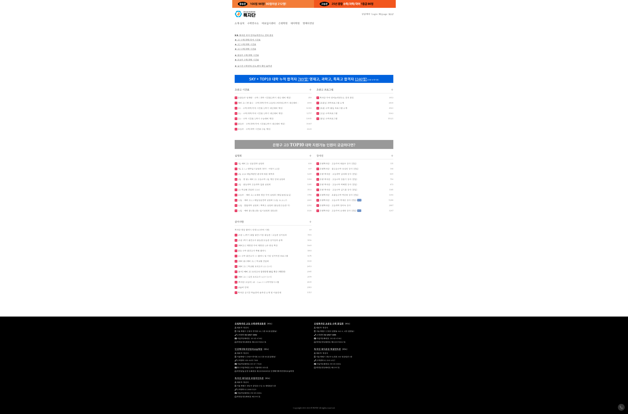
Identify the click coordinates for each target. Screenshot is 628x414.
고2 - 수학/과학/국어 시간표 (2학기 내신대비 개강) (260, 113)
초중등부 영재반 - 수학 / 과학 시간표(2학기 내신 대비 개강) (264, 97)
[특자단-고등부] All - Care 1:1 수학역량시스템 (258, 282)
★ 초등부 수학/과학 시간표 (247, 59)
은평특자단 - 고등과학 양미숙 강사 (335, 205)
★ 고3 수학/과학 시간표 (245, 48)
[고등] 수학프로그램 (328, 113)
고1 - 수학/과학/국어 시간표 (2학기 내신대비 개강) (260, 108)
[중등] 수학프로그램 (328, 118)
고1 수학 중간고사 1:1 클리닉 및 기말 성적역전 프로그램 (262, 255)
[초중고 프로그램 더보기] (392, 90)
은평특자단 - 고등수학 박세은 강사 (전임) (338, 200)
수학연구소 (253, 23)
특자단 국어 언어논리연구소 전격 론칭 (336, 97)
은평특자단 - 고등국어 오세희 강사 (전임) (338, 210)
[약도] (269, 323)
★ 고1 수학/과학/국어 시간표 (248, 39)
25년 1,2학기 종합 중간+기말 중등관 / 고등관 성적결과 (262, 234)
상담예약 (366, 14)
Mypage (383, 14)
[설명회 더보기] (310, 156)
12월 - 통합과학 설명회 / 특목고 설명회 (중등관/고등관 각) (263, 205)
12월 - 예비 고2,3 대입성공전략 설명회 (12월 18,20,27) (262, 200)
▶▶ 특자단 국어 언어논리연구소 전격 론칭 (254, 35)
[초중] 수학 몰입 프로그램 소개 (333, 108)
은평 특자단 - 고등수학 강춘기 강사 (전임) (338, 179)
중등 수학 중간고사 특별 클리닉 (251, 250)
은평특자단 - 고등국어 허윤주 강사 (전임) (338, 163)
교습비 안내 (242, 287)
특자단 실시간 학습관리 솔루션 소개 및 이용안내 (259, 292)
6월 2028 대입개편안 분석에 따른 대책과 (255, 173)
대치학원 (295, 23)
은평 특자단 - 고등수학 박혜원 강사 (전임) (338, 184)
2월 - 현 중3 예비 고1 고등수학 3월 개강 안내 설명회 (261, 179)
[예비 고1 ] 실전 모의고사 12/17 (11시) (254, 276)
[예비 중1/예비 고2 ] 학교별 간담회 (253, 261)
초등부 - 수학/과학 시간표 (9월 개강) (254, 129)
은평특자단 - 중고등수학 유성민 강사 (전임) (338, 168)
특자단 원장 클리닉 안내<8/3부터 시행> (252, 229)
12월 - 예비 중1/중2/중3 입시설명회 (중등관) (257, 210)
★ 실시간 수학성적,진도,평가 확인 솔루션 (253, 65)
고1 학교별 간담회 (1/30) (248, 189)
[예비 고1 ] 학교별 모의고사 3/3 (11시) (254, 266)
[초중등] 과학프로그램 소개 (331, 102)
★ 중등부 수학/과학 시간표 (247, 55)
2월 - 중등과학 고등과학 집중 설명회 (254, 184)
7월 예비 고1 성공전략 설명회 (250, 163)
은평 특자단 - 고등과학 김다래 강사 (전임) (338, 173)
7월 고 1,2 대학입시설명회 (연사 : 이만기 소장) (258, 168)
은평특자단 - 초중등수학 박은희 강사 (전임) (338, 194)
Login (374, 14)
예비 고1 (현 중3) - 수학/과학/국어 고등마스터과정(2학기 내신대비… (268, 102)
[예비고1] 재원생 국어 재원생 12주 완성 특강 (257, 245)
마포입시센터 (268, 23)
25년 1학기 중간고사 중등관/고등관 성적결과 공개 (259, 240)
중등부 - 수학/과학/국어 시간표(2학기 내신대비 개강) (261, 123)
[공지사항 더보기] (310, 222)
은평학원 (283, 23)
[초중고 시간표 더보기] (310, 90)
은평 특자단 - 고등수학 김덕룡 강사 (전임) (338, 189)
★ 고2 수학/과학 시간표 (245, 44)
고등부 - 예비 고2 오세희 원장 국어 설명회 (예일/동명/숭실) (264, 194)
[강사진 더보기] (392, 156)
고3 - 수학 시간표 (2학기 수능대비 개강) (255, 118)
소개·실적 (239, 23)
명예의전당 (308, 23)
